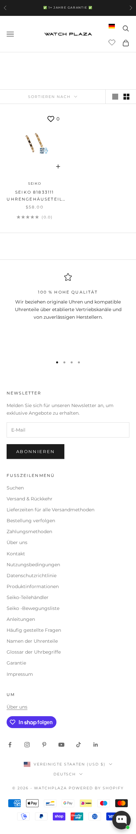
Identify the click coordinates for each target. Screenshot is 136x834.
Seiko (34, 183)
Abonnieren (35, 451)
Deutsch (64, 774)
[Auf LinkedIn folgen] (95, 744)
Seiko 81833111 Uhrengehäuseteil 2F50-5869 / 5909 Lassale (34, 196)
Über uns (17, 542)
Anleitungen (21, 619)
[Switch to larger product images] (115, 97)
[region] (68, 312)
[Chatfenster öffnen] (121, 820)
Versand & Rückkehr (29, 499)
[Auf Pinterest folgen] (44, 744)
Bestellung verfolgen (31, 521)
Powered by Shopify (96, 788)
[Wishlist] (113, 42)
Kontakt (16, 554)
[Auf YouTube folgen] (61, 744)
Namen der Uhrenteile (32, 641)
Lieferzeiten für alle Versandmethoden (50, 510)
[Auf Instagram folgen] (27, 744)
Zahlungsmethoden (29, 531)
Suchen (15, 488)
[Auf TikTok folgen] (78, 744)
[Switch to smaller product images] (126, 97)
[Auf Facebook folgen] (10, 744)
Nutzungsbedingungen (33, 565)
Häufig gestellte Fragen (34, 630)
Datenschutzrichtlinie (31, 576)
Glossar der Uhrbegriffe (34, 652)
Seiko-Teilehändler (28, 597)
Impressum (20, 674)
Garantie (16, 663)
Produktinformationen (33, 586)
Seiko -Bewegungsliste (33, 608)
